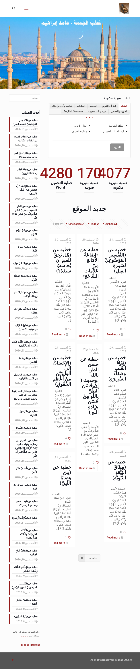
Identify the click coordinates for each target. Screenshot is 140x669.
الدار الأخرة (80, 125)
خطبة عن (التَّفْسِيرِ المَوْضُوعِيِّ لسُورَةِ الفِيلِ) (115, 260)
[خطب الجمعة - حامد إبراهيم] (124, 8)
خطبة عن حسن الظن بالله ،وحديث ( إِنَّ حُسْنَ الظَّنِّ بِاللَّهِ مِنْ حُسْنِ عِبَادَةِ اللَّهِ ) (89, 385)
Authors (110, 223)
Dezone (35, 644)
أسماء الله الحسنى (113, 131)
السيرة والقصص (119, 111)
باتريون (24, 635)
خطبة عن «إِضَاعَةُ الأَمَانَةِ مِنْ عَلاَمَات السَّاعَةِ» (89, 263)
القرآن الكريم (109, 106)
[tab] (124, 106)
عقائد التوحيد (116, 125)
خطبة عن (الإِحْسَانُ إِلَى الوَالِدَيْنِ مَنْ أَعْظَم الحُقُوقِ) (62, 371)
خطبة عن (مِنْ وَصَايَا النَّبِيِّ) (62, 475)
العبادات (81, 106)
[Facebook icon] (12, 660)
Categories (75, 223)
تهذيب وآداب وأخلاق (62, 106)
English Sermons (73, 111)
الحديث (93, 106)
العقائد (124, 106)
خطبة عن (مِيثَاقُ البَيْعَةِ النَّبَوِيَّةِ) (117, 469)
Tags (93, 223)
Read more (113, 334)
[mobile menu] (26, 8)
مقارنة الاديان (79, 131)
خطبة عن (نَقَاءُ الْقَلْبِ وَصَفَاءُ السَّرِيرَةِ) (117, 368)
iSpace (25, 644)
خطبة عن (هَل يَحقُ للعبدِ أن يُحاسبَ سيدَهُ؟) (62, 260)
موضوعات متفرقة (97, 111)
